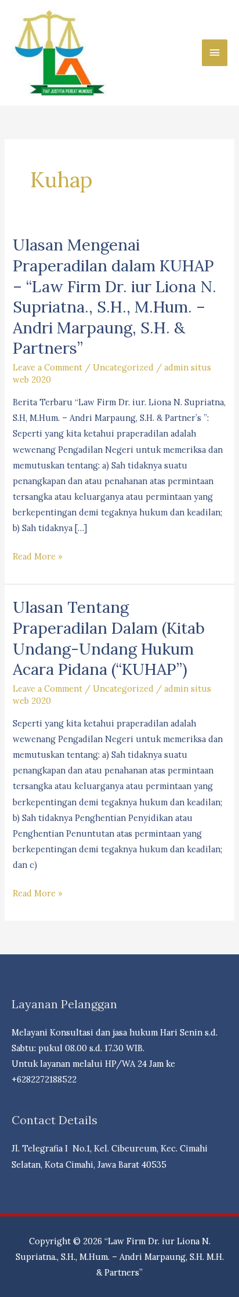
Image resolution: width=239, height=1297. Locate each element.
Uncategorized (123, 367)
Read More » (38, 557)
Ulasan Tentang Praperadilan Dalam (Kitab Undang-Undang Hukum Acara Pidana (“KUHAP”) (109, 638)
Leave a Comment (47, 367)
